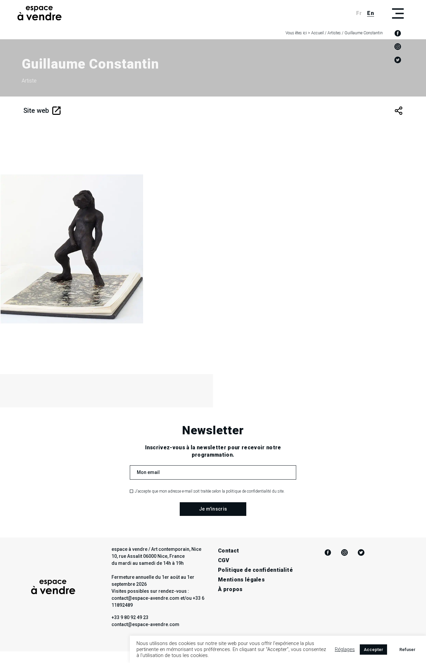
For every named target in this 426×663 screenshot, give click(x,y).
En (370, 13)
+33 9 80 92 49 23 (129, 617)
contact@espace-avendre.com (145, 624)
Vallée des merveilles (82, 287)
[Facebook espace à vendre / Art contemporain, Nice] (397, 33)
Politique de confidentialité (255, 570)
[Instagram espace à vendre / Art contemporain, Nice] (397, 46)
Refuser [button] (407, 649)
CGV (223, 560)
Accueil (317, 33)
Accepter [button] (373, 649)
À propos (230, 589)
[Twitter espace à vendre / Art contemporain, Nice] (397, 60)
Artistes (334, 33)
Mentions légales (241, 579)
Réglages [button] (345, 649)
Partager (398, 111)
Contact (228, 551)
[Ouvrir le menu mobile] (397, 13)
